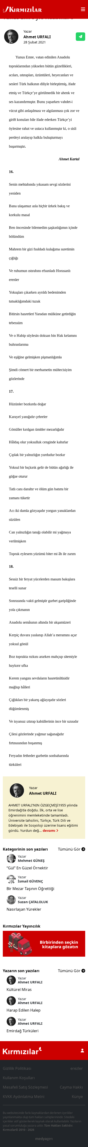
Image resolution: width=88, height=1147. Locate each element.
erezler (76, 1068)
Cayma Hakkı (71, 1087)
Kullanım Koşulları (19, 1077)
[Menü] (83, 9)
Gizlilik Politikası (17, 1068)
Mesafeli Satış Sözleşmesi (25, 1087)
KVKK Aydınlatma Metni (23, 1096)
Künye (77, 1096)
